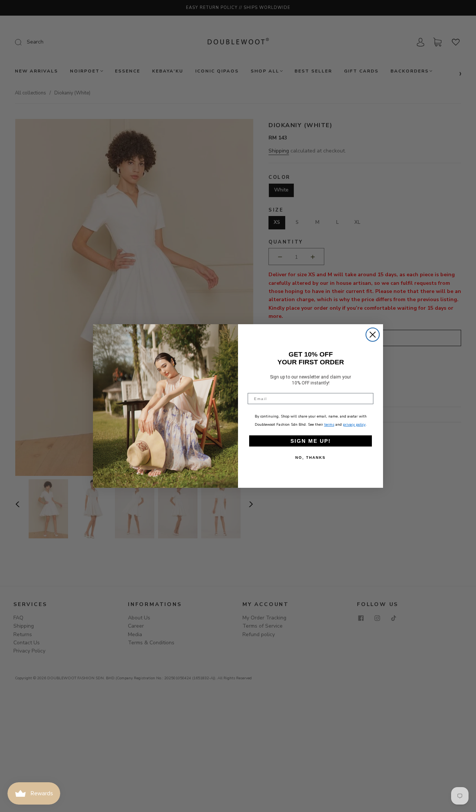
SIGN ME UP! (310, 441)
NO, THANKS (310, 457)
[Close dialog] (372, 334)
